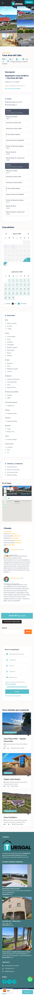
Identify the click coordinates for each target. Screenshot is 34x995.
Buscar (29, 2)
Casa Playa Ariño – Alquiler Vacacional (15, 740)
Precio (9, 99)
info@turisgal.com (9, 971)
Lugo (10, 923)
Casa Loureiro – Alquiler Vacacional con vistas (16, 952)
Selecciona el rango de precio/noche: (15, 682)
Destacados (11, 315)
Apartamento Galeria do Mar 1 (11, 888)
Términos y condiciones (15, 463)
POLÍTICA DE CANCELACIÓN (12, 621)
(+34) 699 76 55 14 (9, 968)
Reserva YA (27, 992)
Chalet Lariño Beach (12, 779)
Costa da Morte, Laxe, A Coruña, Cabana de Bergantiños (16, 890)
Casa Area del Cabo (10, 494)
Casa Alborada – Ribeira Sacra (11, 921)
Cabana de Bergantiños (8, 892)
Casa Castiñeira (10, 817)
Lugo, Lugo (5, 923)
